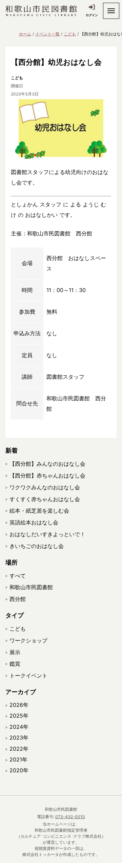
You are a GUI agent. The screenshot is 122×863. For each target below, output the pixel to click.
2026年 (18, 705)
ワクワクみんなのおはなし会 (44, 487)
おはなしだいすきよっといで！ (47, 534)
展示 (14, 652)
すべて (17, 575)
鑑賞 (14, 663)
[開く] (111, 11)
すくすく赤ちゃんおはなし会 (44, 499)
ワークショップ (28, 640)
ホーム (25, 33)
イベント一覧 (47, 33)
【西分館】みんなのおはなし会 (47, 463)
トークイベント (28, 675)
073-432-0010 (70, 816)
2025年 (18, 716)
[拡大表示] (61, 128)
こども (70, 33)
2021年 (18, 759)
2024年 (18, 727)
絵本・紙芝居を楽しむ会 (39, 510)
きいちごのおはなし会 (36, 546)
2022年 (18, 749)
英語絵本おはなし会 (33, 522)
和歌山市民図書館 (31, 587)
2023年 (18, 738)
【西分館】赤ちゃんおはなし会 (47, 475)
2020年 (18, 770)
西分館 (17, 599)
